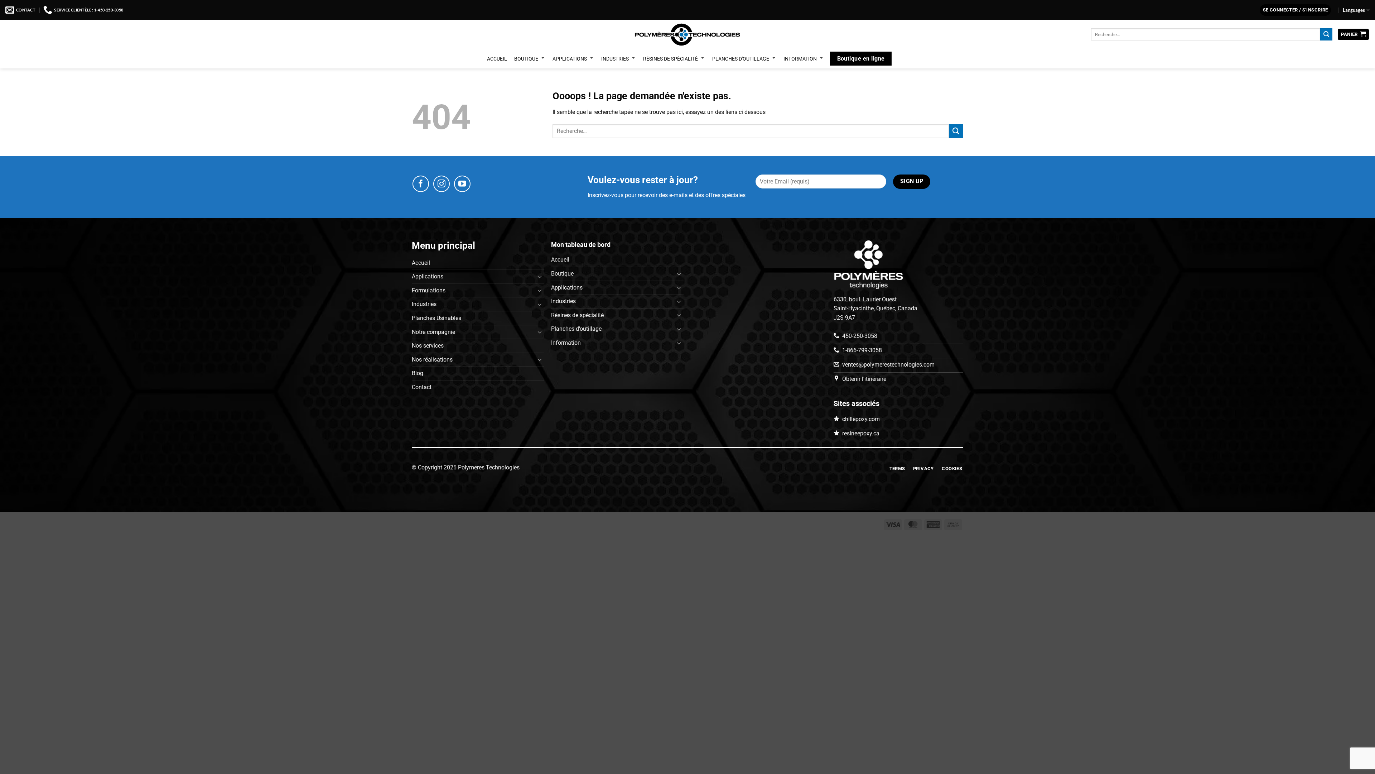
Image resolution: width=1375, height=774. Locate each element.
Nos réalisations (432, 359)
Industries (615, 59)
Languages (1354, 10)
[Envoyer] (1326, 34)
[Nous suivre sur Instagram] (441, 184)
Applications (570, 59)
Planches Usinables (436, 318)
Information (800, 59)
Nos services (428, 345)
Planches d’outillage (576, 328)
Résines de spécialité (670, 59)
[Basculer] (539, 276)
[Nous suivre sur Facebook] (420, 184)
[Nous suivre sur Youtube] (462, 184)
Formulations (428, 290)
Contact (421, 387)
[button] (1295, 10)
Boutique (526, 59)
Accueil (497, 59)
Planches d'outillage (740, 59)
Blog (417, 373)
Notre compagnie (433, 332)
